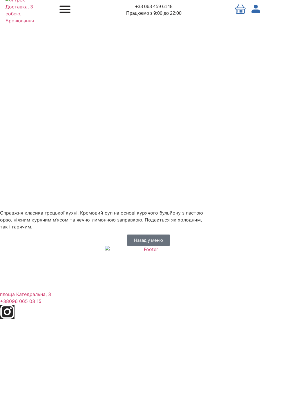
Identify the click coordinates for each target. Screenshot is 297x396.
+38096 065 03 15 (20, 301)
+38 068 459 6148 (154, 6)
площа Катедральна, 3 (25, 294)
